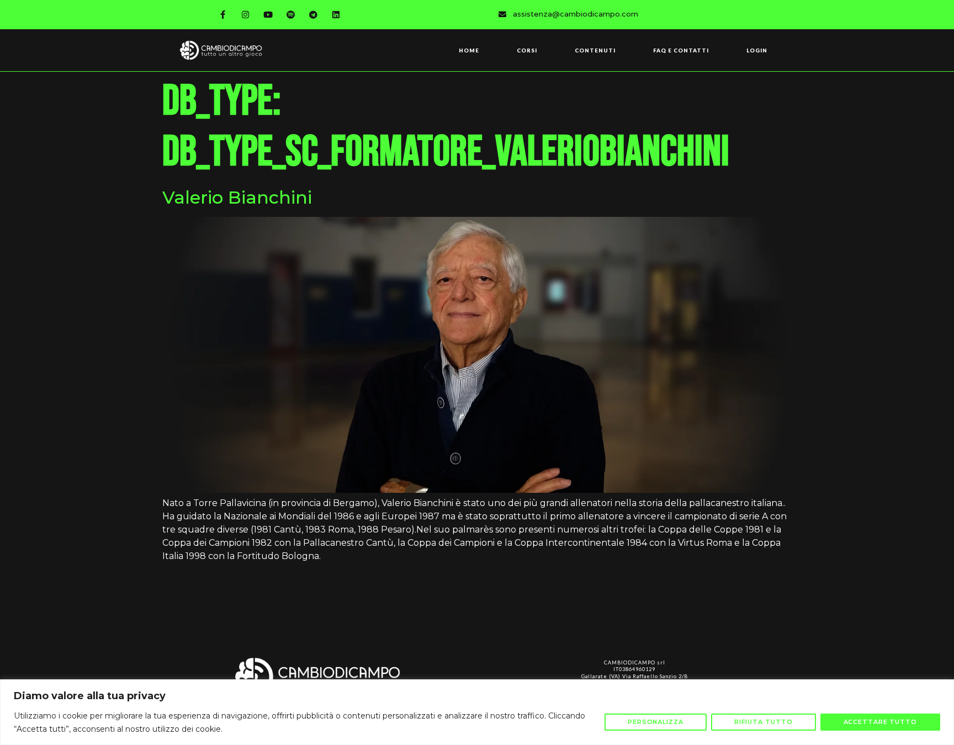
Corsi (527, 50)
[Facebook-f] (223, 14)
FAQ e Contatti (681, 50)
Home (469, 50)
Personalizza (655, 722)
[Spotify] (291, 14)
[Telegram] (313, 14)
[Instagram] (245, 14)
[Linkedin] (336, 14)
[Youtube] (268, 14)
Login (756, 50)
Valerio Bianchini (237, 197)
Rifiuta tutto (763, 722)
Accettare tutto (881, 722)
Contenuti (595, 50)
